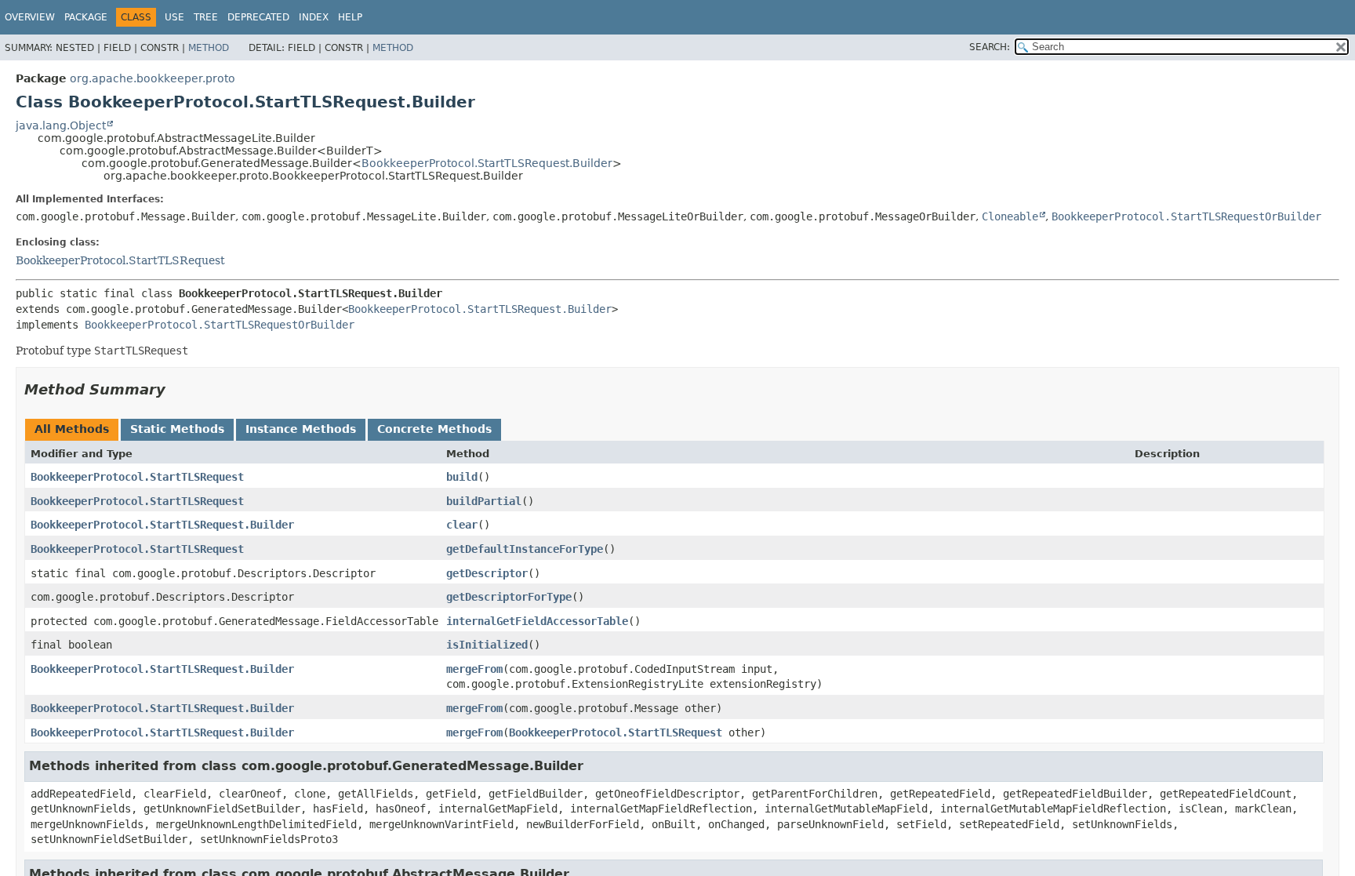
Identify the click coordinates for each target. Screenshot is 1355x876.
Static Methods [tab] (177, 429)
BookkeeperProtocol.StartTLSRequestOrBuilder (1186, 216)
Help (350, 17)
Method (208, 47)
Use (174, 17)
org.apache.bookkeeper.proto (152, 78)
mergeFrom (474, 669)
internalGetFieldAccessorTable (537, 621)
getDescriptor (487, 573)
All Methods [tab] (72, 429)
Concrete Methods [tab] (434, 429)
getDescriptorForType (509, 597)
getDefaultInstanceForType (524, 549)
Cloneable (1010, 216)
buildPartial (483, 501)
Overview (30, 17)
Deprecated (258, 17)
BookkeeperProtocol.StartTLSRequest (120, 260)
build (462, 477)
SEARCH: (989, 47)
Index (314, 17)
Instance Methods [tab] (300, 429)
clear (462, 524)
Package (85, 17)
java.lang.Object (61, 125)
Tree (206, 17)
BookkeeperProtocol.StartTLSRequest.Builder (486, 163)
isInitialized (487, 644)
